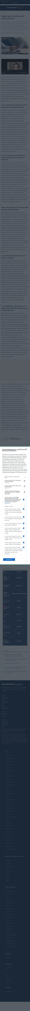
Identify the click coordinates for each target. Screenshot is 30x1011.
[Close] (27, 449)
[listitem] (15, 477)
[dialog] (15, 505)
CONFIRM (9, 559)
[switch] (24, 481)
